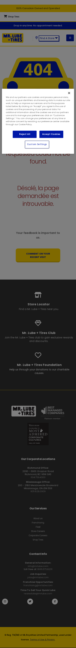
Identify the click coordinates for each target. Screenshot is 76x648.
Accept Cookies (51, 134)
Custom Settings (37, 144)
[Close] (69, 93)
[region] (38, 121)
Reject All (24, 134)
